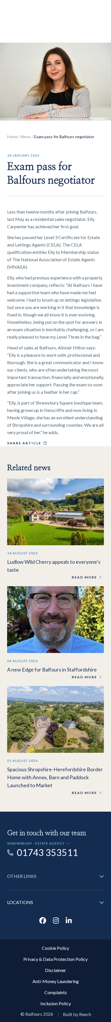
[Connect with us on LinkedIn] (68, 920)
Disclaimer (55, 970)
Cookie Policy (55, 948)
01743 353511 (47, 852)
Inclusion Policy (55, 1003)
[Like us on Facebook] (42, 920)
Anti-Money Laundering (55, 981)
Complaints (55, 992)
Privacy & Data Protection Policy (55, 959)
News (26, 136)
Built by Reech (77, 1014)
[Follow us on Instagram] (56, 920)
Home (12, 136)
